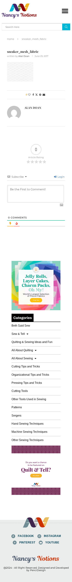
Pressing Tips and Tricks (27, 382)
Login (60, 176)
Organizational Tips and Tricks (30, 374)
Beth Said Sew (21, 325)
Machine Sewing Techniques (29, 431)
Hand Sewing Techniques (28, 423)
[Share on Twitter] (36, 94)
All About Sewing (22, 358)
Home (10, 38)
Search (66, 27)
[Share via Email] (44, 94)
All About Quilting (22, 350)
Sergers (16, 415)
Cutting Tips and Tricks (26, 366)
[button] (65, 11)
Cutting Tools (20, 390)
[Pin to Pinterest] (40, 94)
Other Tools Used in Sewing (29, 399)
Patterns (17, 407)
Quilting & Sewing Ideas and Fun (32, 341)
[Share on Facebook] (33, 94)
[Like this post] (29, 94)
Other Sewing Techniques (28, 440)
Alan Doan (23, 56)
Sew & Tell (18, 333)
